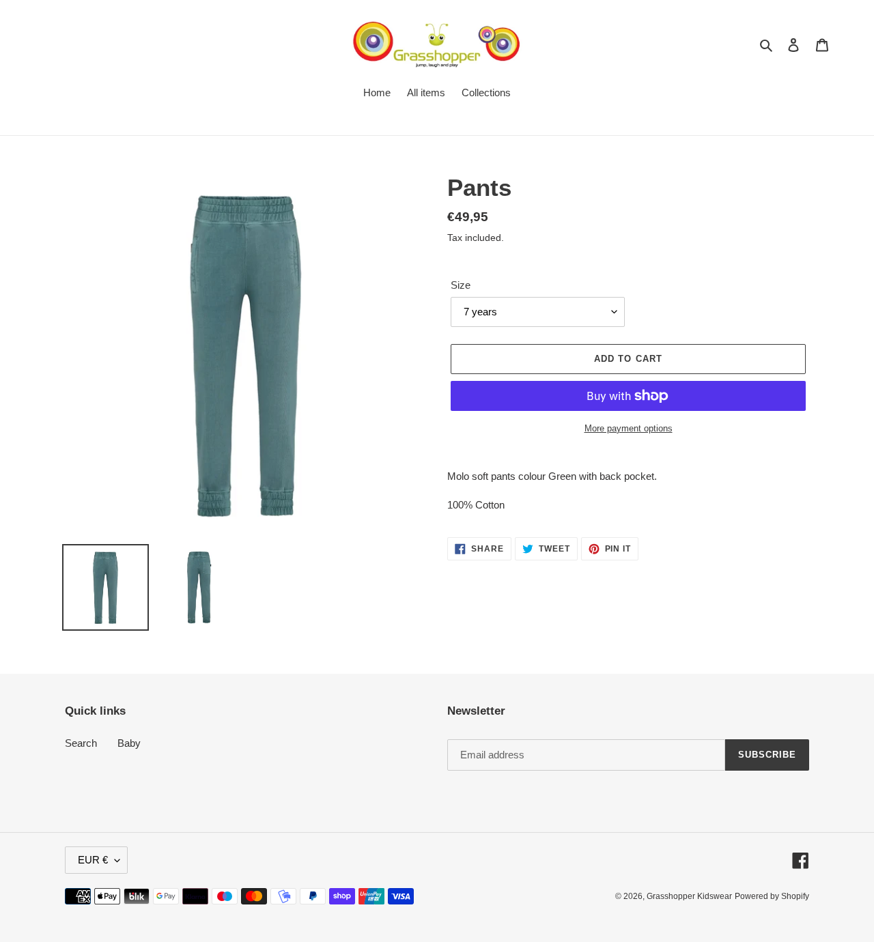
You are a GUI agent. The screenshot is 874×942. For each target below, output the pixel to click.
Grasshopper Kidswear (689, 896)
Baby (129, 743)
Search (81, 743)
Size (460, 285)
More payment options (628, 428)
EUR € (93, 860)
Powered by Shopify (772, 896)
